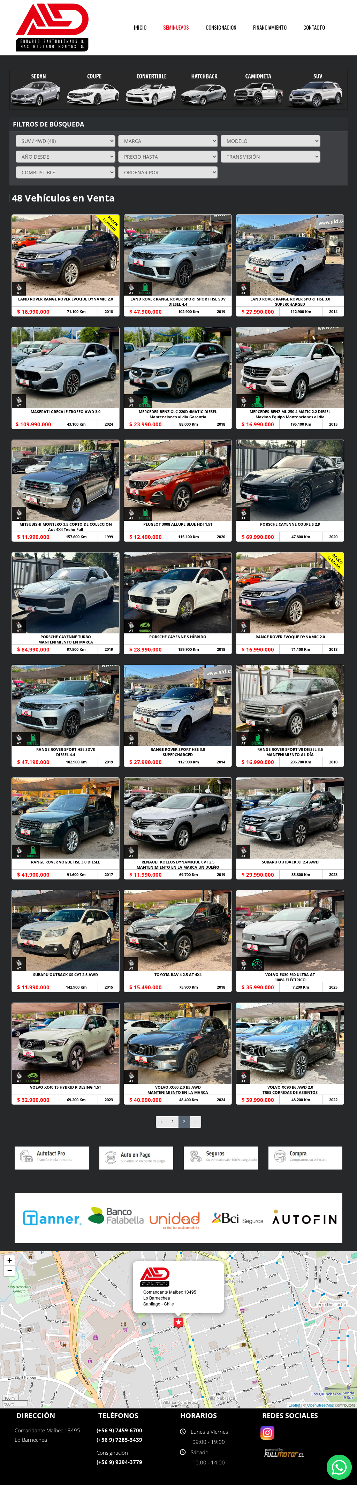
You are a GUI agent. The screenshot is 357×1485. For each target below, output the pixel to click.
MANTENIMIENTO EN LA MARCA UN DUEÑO (178, 867)
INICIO (140, 27)
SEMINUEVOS (176, 27)
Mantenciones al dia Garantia (178, 416)
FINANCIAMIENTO (270, 27)
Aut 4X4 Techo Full (65, 529)
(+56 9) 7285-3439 (119, 1439)
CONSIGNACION (221, 27)
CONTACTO (314, 27)
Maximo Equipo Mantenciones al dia (290, 416)
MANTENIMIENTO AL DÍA (290, 754)
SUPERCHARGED (290, 304)
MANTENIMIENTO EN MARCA (65, 642)
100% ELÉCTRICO (290, 979)
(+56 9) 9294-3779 (119, 1462)
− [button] (9, 1270)
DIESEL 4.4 (177, 304)
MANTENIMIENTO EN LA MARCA (177, 1092)
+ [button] (9, 1260)
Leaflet (294, 1405)
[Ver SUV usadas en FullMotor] (284, 1452)
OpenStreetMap (320, 1405)
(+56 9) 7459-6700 (119, 1430)
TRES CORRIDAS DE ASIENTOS (290, 1092)
